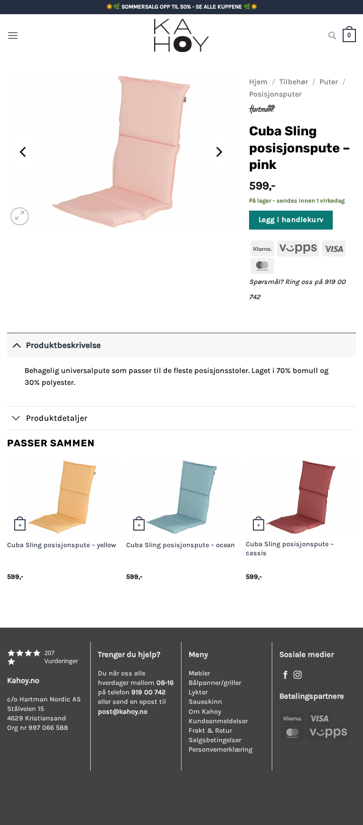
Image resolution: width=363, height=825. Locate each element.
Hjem (258, 81)
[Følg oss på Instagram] (298, 675)
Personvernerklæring (220, 749)
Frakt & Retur (210, 731)
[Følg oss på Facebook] (285, 675)
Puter (329, 81)
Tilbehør (293, 81)
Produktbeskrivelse (63, 345)
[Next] (218, 152)
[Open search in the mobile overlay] (332, 35)
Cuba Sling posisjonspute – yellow (61, 545)
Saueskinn (205, 702)
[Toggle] (16, 345)
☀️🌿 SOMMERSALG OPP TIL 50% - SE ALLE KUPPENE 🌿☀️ (182, 6)
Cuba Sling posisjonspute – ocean (180, 545)
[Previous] (23, 152)
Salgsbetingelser (215, 740)
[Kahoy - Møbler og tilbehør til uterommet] (181, 35)
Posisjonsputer (275, 93)
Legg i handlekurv (291, 219)
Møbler (199, 673)
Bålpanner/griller (215, 683)
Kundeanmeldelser (218, 721)
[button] (12, 35)
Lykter (198, 692)
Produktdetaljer (56, 418)
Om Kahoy (205, 712)
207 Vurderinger (61, 657)
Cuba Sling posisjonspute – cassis (290, 548)
